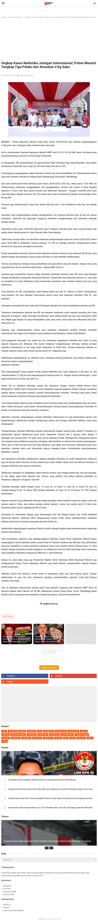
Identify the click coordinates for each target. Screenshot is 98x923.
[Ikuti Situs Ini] (24, 681)
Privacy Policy (8, 894)
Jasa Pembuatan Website (13, 910)
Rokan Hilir (37, 738)
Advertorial (12, 731)
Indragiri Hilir (48, 731)
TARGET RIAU (55, 919)
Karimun (5, 734)
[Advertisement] (49, 42)
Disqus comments (49, 668)
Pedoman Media (9, 892)
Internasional (73, 731)
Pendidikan (26, 738)
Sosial (72, 738)
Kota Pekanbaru (67, 734)
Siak (65, 738)
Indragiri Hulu (61, 731)
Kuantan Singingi (82, 734)
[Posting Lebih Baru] (45, 651)
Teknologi (81, 738)
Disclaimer (7, 886)
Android (22, 731)
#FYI (4, 731)
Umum (90, 738)
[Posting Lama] (52, 651)
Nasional (5, 738)
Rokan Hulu (48, 738)
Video (4, 741)
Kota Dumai (54, 734)
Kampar (84, 731)
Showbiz (58, 738)
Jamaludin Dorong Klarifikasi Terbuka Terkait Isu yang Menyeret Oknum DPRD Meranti (16, 639)
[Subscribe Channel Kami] (73, 676)
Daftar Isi (6, 905)
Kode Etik (7, 889)
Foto (39, 731)
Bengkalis (31, 731)
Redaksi (6, 907)
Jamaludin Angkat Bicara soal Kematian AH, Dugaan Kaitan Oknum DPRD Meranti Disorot (46, 639)
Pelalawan (15, 738)
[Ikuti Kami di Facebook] (24, 676)
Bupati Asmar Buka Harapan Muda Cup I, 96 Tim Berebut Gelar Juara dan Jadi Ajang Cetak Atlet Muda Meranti (52, 808)
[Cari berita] (94, 3)
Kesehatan (32, 734)
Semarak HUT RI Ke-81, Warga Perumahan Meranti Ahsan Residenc (78, 639)
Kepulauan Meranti (27, 75)
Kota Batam (43, 734)
